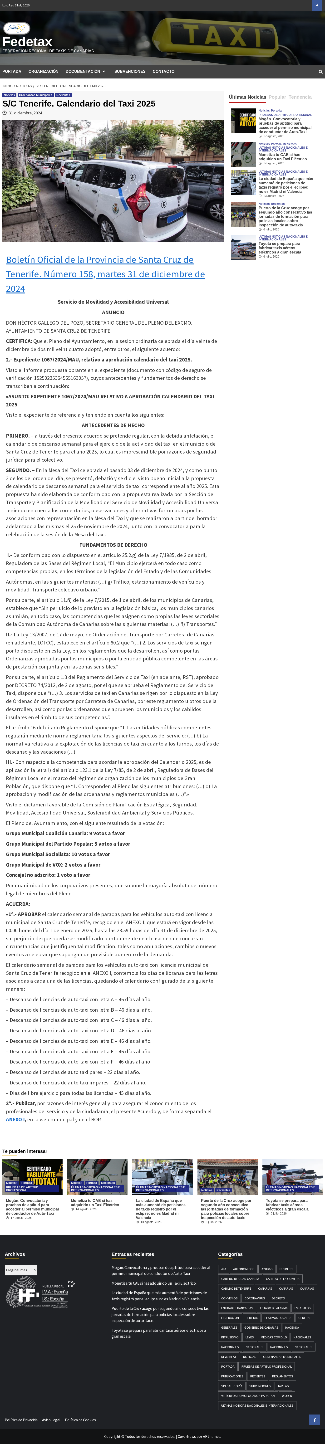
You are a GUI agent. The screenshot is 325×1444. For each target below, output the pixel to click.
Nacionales (302, 1337)
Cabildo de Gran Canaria (240, 1279)
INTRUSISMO (230, 1337)
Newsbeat (228, 1357)
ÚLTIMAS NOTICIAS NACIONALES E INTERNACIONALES (283, 149)
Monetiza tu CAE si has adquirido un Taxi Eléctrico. (283, 157)
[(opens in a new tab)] (243, 153)
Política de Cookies (80, 1419)
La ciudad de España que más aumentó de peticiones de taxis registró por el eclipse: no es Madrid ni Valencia (286, 185)
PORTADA (11, 71)
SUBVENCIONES (130, 71)
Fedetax (27, 41)
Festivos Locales (278, 1318)
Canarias (265, 1288)
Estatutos (303, 1308)
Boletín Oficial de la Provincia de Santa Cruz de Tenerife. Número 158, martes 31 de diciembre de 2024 (105, 273)
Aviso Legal (51, 1419)
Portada (276, 110)
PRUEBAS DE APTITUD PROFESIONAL (285, 114)
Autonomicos (244, 1269)
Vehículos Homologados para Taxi (248, 1396)
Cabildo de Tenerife (236, 1288)
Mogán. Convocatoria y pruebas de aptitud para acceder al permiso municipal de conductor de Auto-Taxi (285, 125)
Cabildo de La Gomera (283, 1279)
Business (286, 1269)
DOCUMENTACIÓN (83, 71)
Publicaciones (232, 1376)
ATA (223, 1269)
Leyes (250, 1337)
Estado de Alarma (274, 1308)
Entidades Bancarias (237, 1308)
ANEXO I (15, 1119)
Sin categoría (231, 1386)
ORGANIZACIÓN (44, 71)
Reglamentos (282, 1376)
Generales (229, 1327)
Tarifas (283, 1386)
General (304, 1318)
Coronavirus (255, 1298)
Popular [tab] (277, 97)
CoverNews (187, 1436)
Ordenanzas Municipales (35, 95)
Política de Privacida (21, 1419)
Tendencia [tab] (300, 97)
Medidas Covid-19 (274, 1337)
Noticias (9, 95)
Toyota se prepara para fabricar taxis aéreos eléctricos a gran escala (280, 248)
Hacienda (292, 1327)
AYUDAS (267, 1269)
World (287, 1396)
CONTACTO (163, 71)
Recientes (63, 95)
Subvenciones (260, 1386)
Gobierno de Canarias (261, 1327)
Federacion (230, 1318)
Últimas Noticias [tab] (247, 97)
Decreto (278, 1298)
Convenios (229, 1298)
